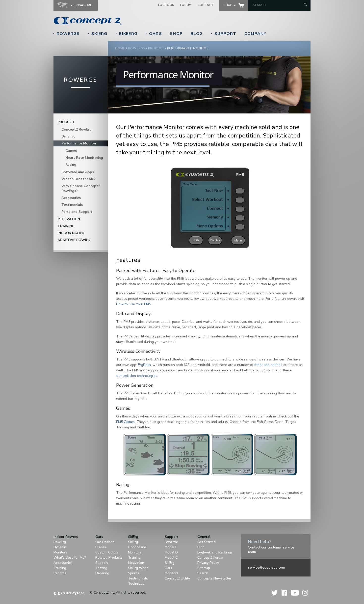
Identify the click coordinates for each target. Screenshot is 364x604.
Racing (70, 164)
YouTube (295, 593)
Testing (101, 568)
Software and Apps (77, 172)
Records (59, 573)
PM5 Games (125, 421)
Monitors (60, 552)
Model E (171, 547)
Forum (186, 5)
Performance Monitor (78, 143)
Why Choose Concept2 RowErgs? (80, 188)
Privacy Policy (208, 562)
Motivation (68, 219)
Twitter (275, 593)
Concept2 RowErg (76, 129)
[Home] (121, 21)
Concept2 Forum (210, 557)
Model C (171, 557)
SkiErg (97, 33)
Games (71, 150)
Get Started (206, 542)
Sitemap (203, 568)
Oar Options (104, 542)
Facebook (284, 593)
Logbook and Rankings (215, 552)
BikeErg (126, 33)
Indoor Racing (71, 233)
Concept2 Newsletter (214, 578)
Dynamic (68, 136)
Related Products (109, 557)
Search (202, 573)
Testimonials (72, 204)
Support (223, 33)
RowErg (59, 542)
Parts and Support (76, 211)
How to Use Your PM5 (133, 304)
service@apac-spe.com (266, 567)
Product (156, 48)
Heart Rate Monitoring (84, 157)
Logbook (166, 5)
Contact (206, 5)
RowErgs (66, 33)
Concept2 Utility (177, 578)
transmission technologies (136, 375)
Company (255, 33)
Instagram (305, 593)
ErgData (144, 364)
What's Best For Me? (69, 557)
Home (120, 48)
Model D (171, 552)
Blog (197, 33)
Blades (100, 547)
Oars (153, 33)
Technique (136, 583)
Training (66, 226)
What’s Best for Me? (78, 179)
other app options (268, 364)
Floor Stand (137, 547)
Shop (176, 33)
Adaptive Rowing (74, 240)
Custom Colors (106, 552)
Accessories (71, 197)
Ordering (102, 573)
